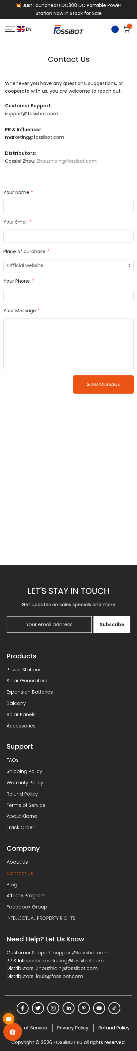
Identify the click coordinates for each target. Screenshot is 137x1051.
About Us (17, 862)
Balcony (16, 703)
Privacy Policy (72, 1027)
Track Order (20, 827)
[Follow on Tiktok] (114, 1008)
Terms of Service (26, 805)
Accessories (21, 725)
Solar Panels (21, 714)
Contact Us (20, 873)
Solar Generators (27, 680)
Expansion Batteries (30, 692)
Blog (12, 884)
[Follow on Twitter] (38, 1008)
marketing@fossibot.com (73, 960)
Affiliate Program (26, 895)
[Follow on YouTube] (99, 1008)
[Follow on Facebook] (23, 1008)
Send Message (103, 384)
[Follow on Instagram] (53, 1008)
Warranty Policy (25, 782)
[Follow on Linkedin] (68, 1008)
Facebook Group (27, 907)
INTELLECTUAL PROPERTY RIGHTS (41, 918)
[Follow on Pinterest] (84, 1008)
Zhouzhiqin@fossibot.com (67, 161)
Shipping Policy (24, 771)
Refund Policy (22, 794)
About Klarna (22, 816)
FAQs (13, 760)
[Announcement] (68, 10)
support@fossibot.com (80, 952)
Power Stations (24, 669)
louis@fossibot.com (59, 976)
